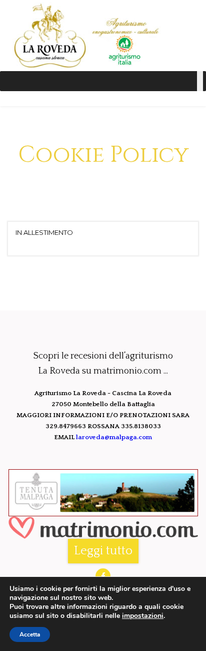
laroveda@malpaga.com (114, 437)
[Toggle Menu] (200, 81)
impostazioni (143, 615)
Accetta (30, 634)
